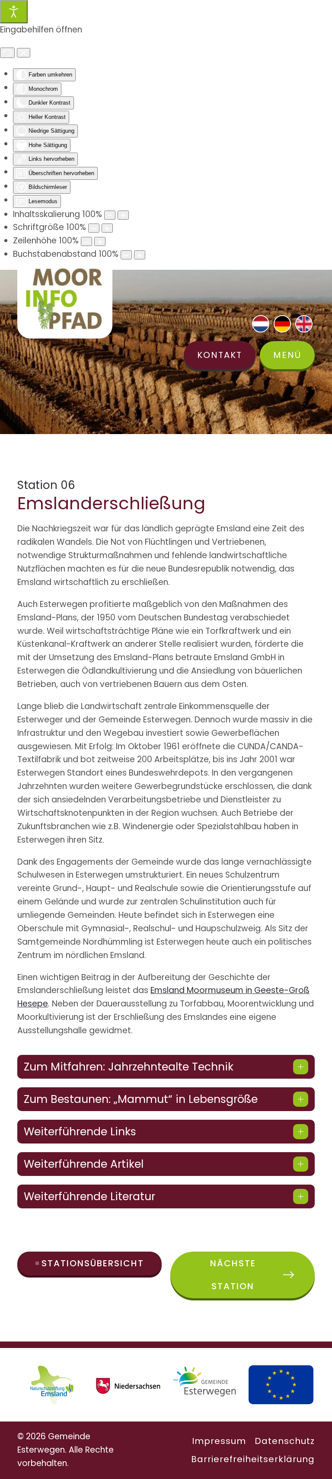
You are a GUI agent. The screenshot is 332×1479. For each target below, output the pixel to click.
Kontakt (219, 355)
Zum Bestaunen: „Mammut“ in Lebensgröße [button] (141, 1099)
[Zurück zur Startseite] (64, 299)
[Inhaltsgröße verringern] (109, 215)
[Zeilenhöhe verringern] (86, 241)
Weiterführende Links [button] (80, 1131)
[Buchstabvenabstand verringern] (126, 254)
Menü (287, 355)
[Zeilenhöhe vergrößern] (99, 241)
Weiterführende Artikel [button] (84, 1164)
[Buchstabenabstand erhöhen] (139, 254)
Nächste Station (233, 1274)
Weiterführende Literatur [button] (89, 1196)
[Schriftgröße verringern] (93, 228)
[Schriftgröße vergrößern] (107, 228)
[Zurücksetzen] (7, 53)
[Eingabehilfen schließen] (23, 52)
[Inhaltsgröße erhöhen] (123, 215)
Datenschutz (285, 1441)
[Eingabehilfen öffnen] (14, 11)
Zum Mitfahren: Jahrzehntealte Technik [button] (128, 1066)
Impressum (219, 1441)
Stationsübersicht (93, 1263)
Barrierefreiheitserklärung (253, 1459)
